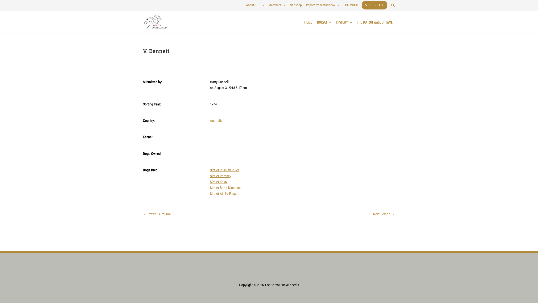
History (342, 22)
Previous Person (157, 214)
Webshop (295, 5)
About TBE (253, 5)
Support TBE (374, 5)
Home (308, 22)
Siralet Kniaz (218, 182)
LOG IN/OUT (352, 5)
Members (275, 5)
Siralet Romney (220, 176)
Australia (216, 120)
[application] (262, 5)
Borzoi (322, 22)
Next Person (384, 214)
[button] (393, 5)
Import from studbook (320, 5)
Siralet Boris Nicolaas (225, 188)
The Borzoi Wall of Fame (375, 22)
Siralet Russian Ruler (224, 170)
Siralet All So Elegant (224, 193)
